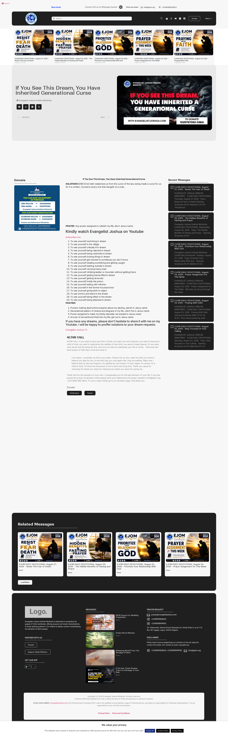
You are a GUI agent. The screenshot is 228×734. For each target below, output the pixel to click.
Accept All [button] (150, 731)
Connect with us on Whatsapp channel (101, 7)
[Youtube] (176, 18)
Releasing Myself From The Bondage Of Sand (127, 652)
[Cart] (161, 18)
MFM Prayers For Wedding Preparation (127, 616)
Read (21, 570)
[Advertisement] (114, 158)
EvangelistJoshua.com (59, 703)
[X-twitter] (171, 18)
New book (56, 7)
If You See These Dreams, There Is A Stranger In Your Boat (127, 670)
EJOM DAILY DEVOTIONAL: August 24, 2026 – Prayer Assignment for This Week (152, 60)
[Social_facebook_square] (180, 18)
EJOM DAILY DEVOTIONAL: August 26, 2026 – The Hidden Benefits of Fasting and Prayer (73, 60)
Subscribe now (73, 237)
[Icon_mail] (167, 18)
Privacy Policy (177, 731)
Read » (118, 620)
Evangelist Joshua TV (76, 330)
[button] (19, 107)
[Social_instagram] (184, 18)
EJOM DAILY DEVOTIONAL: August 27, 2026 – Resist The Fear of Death (32, 60)
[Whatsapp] (121, 7)
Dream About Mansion (125, 633)
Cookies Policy (163, 731)
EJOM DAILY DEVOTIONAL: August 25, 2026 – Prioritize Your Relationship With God (112, 60)
